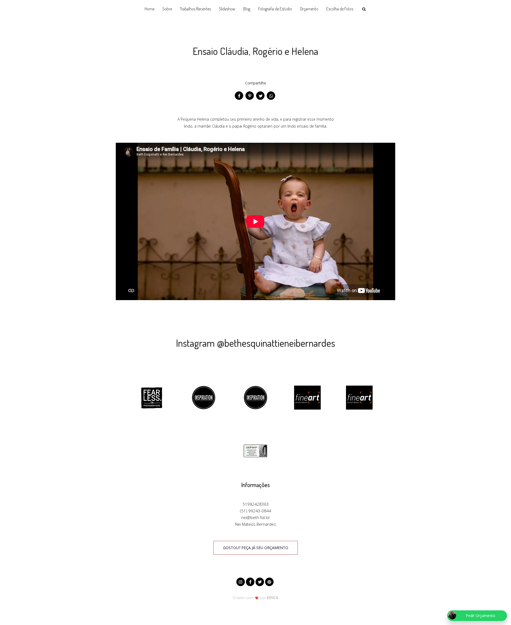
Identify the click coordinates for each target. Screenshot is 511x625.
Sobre (167, 8)
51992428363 (255, 504)
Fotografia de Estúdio (275, 8)
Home (149, 8)
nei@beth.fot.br (255, 517)
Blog (246, 8)
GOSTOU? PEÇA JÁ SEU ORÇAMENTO (255, 547)
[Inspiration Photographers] (204, 397)
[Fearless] (152, 397)
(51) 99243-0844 (255, 510)
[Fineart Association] (307, 397)
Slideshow (227, 8)
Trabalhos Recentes (195, 8)
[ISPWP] (255, 450)
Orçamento (309, 8)
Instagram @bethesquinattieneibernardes (255, 342)
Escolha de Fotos (339, 8)
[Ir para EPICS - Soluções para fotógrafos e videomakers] (255, 597)
